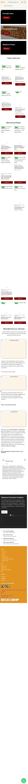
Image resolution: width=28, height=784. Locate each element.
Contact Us (3, 569)
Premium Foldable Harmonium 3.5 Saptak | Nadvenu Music (6, 147)
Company (4, 553)
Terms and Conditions (6, 571)
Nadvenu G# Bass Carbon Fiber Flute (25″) (19, 318)
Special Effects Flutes (20, 108)
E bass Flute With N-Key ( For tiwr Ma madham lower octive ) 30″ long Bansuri (6, 293)
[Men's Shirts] (13, 17)
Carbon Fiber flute (6, 76)
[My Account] (22, 2)
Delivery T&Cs (5, 562)
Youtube (3, 581)
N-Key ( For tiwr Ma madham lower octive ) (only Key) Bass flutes (19, 167)
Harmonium (3, 145)
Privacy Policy (5, 558)
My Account (3, 567)
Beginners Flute (18, 76)
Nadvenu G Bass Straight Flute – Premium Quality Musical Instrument (6, 177)
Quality (3, 556)
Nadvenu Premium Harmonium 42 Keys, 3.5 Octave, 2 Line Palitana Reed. (19, 147)
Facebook (3, 578)
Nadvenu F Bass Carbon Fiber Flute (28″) (6, 318)
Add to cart (7, 83)
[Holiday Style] (13, 32)
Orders (3, 554)
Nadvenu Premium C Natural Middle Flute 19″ (19, 79)
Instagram (3, 579)
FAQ (2, 572)
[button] (25, 2)
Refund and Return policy (7, 560)
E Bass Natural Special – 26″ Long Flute (20, 110)
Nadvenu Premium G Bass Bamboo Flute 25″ (7, 104)
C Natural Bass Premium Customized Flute (19, 208)
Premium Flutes (18, 107)
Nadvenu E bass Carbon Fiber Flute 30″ (6, 78)
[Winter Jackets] (13, 48)
